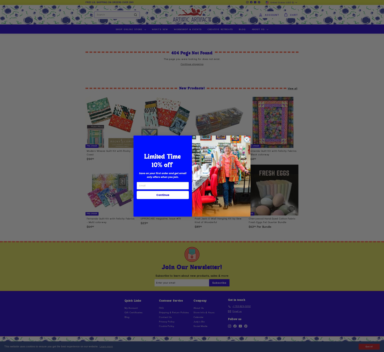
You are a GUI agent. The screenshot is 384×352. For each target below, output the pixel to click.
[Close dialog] (246, 139)
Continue (162, 195)
